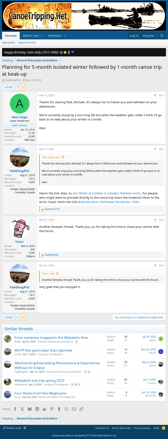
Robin (18, 341)
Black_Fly (151, 395)
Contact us (102, 428)
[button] (42, 35)
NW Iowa (30, 140)
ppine (153, 340)
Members (55, 35)
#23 (161, 219)
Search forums (27, 42)
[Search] (162, 35)
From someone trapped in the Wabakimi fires (51, 337)
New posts (8, 42)
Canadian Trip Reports (50, 354)
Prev (9, 87)
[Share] (155, 95)
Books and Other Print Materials (57, 397)
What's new (31, 35)
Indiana (30, 256)
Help (156, 428)
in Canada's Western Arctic (107, 193)
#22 (161, 149)
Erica (17, 397)
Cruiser (152, 383)
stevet (152, 365)
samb (18, 354)
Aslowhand (21, 384)
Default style (14, 428)
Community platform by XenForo (84, 435)
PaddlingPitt (12, 80)
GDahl (152, 353)
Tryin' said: (48, 273)
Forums (11, 35)
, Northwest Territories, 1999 (108, 202)
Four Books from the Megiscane (40, 393)
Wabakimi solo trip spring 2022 (40, 380)
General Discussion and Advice (55, 341)
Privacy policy (142, 428)
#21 (161, 95)
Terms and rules (121, 428)
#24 (161, 265)
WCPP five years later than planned (43, 350)
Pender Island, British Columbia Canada (22, 190)
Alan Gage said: (51, 157)
